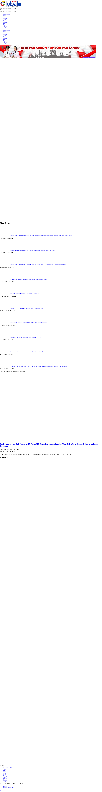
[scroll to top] (0, 791)
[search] (15, 8)
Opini (4, 19)
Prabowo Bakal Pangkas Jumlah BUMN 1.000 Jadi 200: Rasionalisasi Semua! (28, 322)
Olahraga (5, 22)
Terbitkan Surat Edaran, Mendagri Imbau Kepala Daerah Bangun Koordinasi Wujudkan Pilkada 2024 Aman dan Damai (38, 366)
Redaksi (5, 786)
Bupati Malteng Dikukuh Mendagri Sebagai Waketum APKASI (25, 337)
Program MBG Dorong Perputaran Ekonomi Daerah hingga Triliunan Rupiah (28, 279)
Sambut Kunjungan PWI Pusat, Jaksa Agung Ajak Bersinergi (24, 293)
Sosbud (4, 20)
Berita (4, 23)
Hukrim (5, 18)
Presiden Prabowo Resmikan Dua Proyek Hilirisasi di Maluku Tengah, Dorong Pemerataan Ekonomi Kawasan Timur (38, 264)
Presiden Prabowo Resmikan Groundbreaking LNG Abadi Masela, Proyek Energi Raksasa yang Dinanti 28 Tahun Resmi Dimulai (41, 235)
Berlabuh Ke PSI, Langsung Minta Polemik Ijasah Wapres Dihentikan (26, 308)
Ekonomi (5, 26)
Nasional (5, 16)
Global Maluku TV (7, 14)
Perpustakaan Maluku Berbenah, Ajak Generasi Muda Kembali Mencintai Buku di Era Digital (32, 250)
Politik (4, 15)
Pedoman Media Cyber (8, 787)
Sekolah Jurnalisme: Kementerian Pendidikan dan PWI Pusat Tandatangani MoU (29, 351)
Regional (5, 25)
